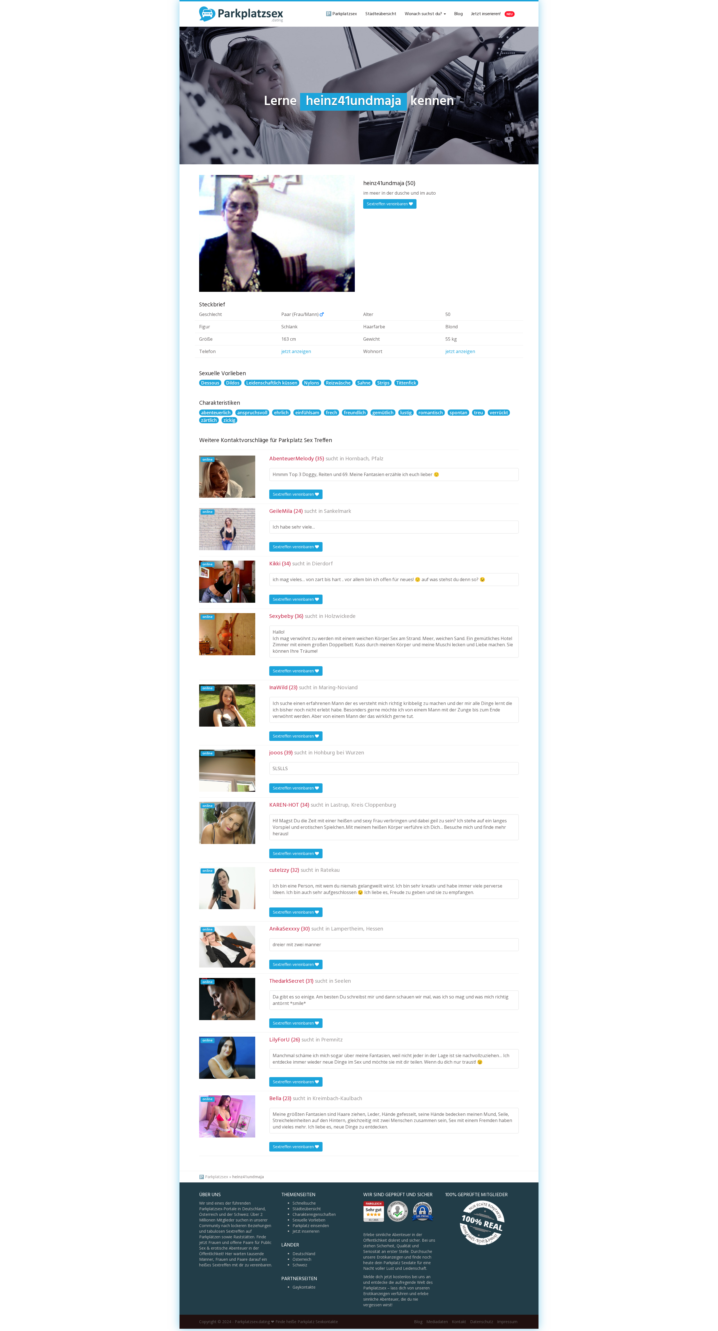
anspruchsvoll (252, 412)
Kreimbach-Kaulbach (337, 1098)
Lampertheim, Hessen (357, 929)
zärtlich (209, 420)
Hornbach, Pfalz (364, 459)
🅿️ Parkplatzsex (341, 14)
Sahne (363, 383)
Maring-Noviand (338, 687)
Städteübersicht (380, 14)
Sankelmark (337, 511)
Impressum (507, 1321)
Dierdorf (322, 564)
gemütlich (382, 412)
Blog (458, 14)
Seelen (343, 981)
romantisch (430, 412)
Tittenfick (406, 383)
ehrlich (281, 412)
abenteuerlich (216, 412)
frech (331, 412)
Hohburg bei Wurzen (339, 753)
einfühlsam (307, 412)
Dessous (210, 383)
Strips (383, 383)
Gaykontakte (304, 1287)
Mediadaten (437, 1321)
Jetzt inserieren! (492, 14)
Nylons (311, 383)
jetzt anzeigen (296, 351)
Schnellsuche (304, 1203)
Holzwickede (340, 616)
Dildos (233, 383)
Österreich (302, 1259)
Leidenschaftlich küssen (271, 383)
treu (478, 412)
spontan (458, 412)
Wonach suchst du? (424, 14)
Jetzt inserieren (306, 1231)
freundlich (355, 412)
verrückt (499, 412)
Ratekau (330, 870)
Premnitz (332, 1040)
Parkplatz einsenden (311, 1225)
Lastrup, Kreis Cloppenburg (363, 805)
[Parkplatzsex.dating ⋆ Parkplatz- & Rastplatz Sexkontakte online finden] (241, 14)
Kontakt (459, 1321)
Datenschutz (481, 1321)
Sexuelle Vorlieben (309, 1220)
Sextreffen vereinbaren (388, 203)
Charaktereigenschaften (314, 1214)
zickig (229, 420)
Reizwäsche (338, 383)
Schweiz (300, 1265)
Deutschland (304, 1253)
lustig (406, 412)
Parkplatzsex (216, 1176)
